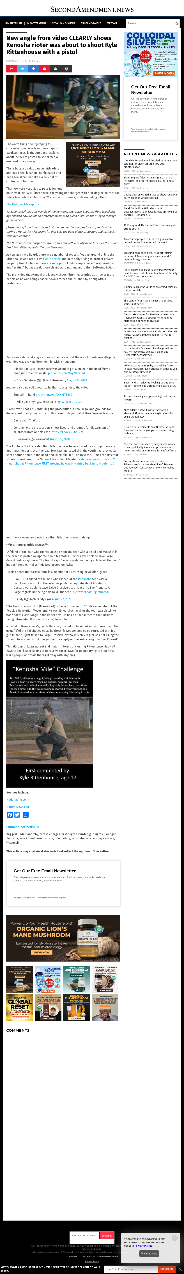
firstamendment (91, 23)
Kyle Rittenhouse (30, 838)
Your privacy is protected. (25, 898)
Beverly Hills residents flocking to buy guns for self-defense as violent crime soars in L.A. (150, 384)
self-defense (80, 838)
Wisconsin (13, 842)
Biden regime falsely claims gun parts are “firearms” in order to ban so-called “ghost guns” (149, 181)
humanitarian (13, 23)
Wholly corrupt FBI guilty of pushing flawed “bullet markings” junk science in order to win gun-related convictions (150, 369)
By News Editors (144, 171)
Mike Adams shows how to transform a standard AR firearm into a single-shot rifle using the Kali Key (148, 413)
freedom (112, 23)
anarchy (32, 834)
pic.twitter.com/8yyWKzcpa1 (66, 373)
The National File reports (22, 204)
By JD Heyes (142, 188)
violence (108, 838)
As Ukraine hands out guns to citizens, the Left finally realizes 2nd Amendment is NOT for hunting (150, 335)
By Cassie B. (142, 202)
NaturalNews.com (18, 807)
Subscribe (166, 1269)
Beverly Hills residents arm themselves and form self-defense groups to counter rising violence (149, 430)
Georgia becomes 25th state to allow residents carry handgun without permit (151, 196)
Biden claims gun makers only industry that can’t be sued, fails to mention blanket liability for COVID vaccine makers (150, 273)
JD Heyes (34, 61)
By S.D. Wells (142, 475)
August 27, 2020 (77, 380)
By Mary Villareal (144, 219)
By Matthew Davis (145, 403)
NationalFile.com (17, 799)
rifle (57, 838)
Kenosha (12, 838)
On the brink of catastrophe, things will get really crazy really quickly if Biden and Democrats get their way (149, 352)
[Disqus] (63, 1080)
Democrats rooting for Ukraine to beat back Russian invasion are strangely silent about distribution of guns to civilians (149, 317)
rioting (65, 838)
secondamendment (63, 23)
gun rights (96, 834)
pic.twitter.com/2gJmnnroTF (91, 592)
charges (54, 834)
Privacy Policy (92, 1261)
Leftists (48, 838)
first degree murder (74, 834)
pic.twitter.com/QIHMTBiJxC (54, 394)
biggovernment (36, 23)
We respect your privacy (73, 1252)
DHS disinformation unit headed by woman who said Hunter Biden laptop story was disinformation (151, 164)
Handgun (110, 834)
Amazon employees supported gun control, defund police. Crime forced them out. (149, 241)
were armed (53, 259)
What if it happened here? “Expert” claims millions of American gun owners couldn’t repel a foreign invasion (148, 256)
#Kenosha (84, 579)
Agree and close (149, 1253)
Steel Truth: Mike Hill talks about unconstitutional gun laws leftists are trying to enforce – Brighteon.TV (150, 211)
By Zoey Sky (142, 232)
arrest (44, 834)
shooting (96, 838)
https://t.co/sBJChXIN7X (68, 432)
